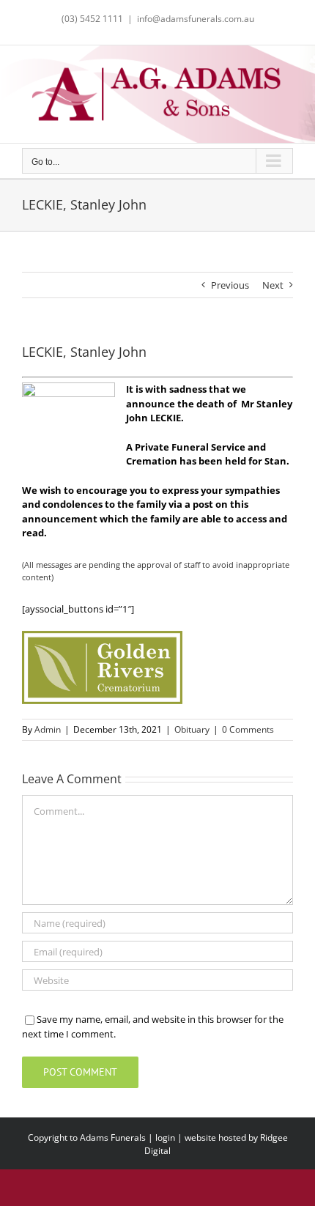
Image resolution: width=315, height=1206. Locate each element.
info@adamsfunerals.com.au (195, 18)
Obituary (192, 729)
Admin (47, 729)
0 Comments (248, 729)
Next (273, 285)
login (165, 1137)
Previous (230, 285)
